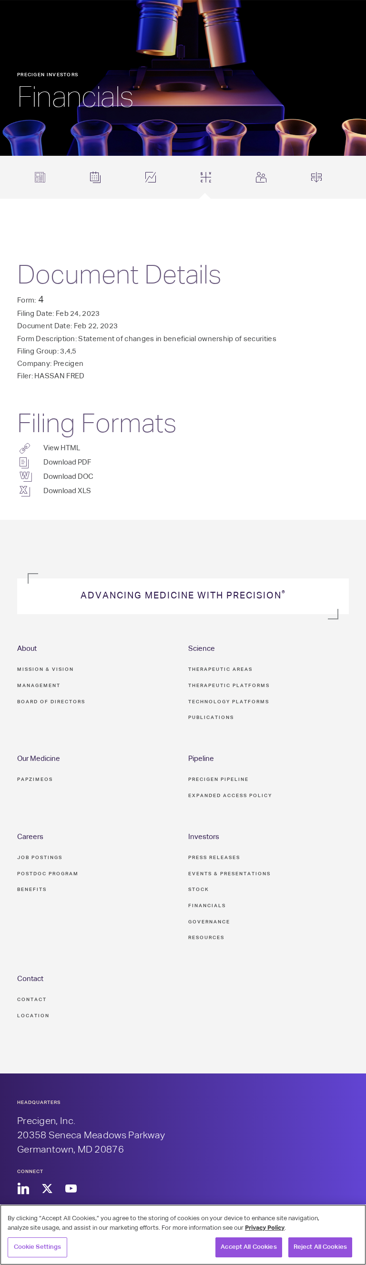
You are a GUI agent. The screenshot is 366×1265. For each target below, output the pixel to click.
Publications (211, 717)
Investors (203, 836)
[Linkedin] (23, 1189)
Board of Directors (51, 701)
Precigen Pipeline (218, 779)
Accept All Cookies (248, 1247)
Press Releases (214, 857)
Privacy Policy (265, 1228)
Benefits (32, 889)
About (27, 648)
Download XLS (67, 491)
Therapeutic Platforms (229, 685)
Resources (206, 937)
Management (39, 685)
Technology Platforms (228, 701)
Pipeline (201, 758)
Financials (207, 905)
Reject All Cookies (320, 1247)
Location (33, 1015)
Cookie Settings (37, 1247)
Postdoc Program (48, 873)
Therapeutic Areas (220, 669)
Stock (198, 889)
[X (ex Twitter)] (47, 1189)
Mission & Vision (45, 669)
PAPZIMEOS (35, 779)
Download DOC (68, 476)
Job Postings (39, 857)
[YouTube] (71, 1189)
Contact (30, 978)
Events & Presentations (229, 873)
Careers (30, 836)
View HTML (61, 448)
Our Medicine (38, 758)
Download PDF (67, 462)
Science (201, 648)
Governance (209, 922)
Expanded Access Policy (230, 795)
